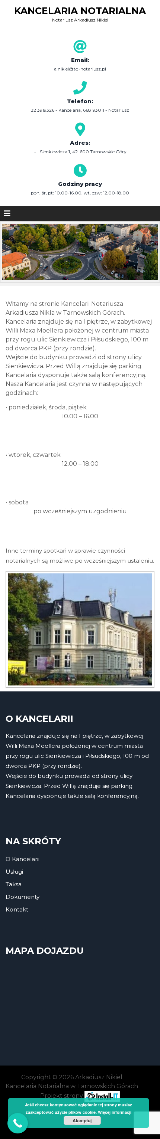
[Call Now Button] (17, 1123)
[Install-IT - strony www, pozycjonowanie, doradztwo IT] (102, 1095)
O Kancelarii (22, 859)
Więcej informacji (114, 1112)
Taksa (14, 884)
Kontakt (17, 909)
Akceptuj (82, 1120)
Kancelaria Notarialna (80, 10)
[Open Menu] (7, 213)
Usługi (14, 871)
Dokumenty (22, 896)
